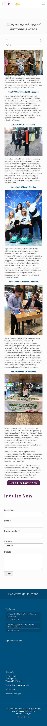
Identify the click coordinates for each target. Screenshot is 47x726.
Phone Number (12, 531)
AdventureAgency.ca (23, 714)
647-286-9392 (10, 689)
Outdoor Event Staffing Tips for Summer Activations (22, 615)
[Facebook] (18, 717)
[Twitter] (22, 717)
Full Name (9, 510)
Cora (6, 159)
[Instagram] (28, 717)
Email (7, 521)
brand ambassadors (16, 103)
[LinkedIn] (25, 717)
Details (7, 552)
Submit (8, 574)
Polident (23, 428)
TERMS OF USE (24, 711)
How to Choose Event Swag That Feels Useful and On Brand (21, 626)
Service (8, 541)
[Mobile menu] (43, 4)
